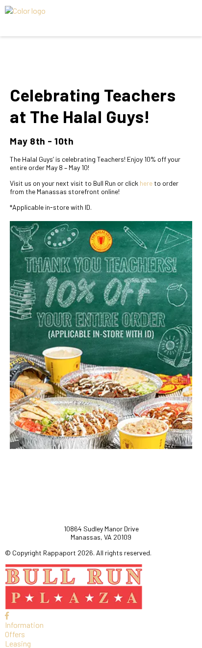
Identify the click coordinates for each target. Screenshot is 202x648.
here (146, 183)
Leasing (18, 643)
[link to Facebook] (7, 615)
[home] (76, 18)
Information (24, 624)
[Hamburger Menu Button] (180, 18)
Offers (15, 634)
